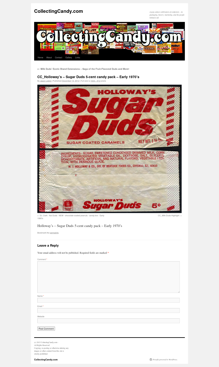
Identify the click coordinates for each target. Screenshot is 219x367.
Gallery (68, 57)
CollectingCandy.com (58, 10)
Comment (42, 259)
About (49, 57)
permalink (54, 232)
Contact (58, 57)
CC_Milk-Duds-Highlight (168, 215)
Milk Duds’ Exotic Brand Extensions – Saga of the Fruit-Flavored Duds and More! (83, 68)
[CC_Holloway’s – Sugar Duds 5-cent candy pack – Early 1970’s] (109, 149)
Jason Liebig (45, 80)
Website (40, 316)
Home (40, 57)
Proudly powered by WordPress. (165, 359)
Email (40, 306)
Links (77, 57)
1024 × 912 (95, 80)
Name (40, 295)
